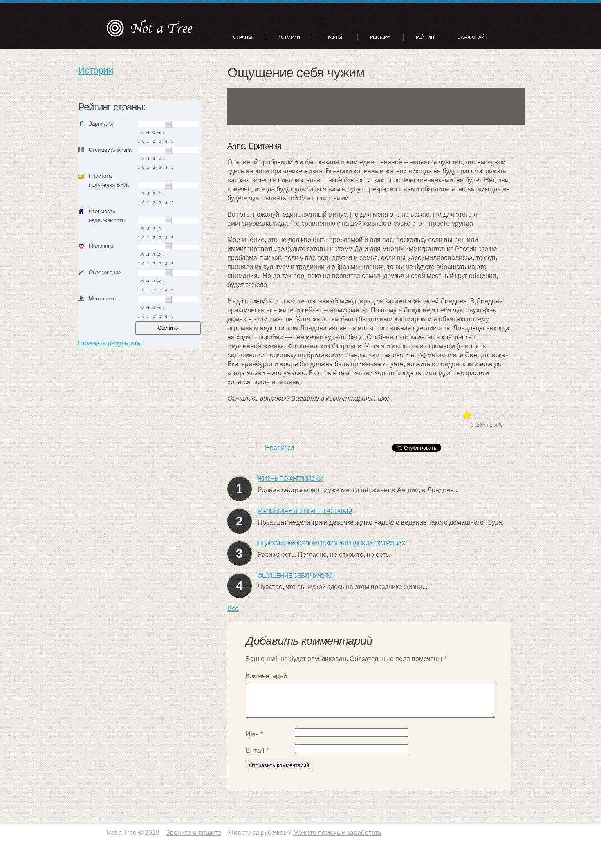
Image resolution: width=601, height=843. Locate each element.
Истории (289, 37)
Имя (254, 734)
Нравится (279, 447)
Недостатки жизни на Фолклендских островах (331, 543)
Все (233, 608)
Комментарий (266, 676)
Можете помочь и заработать (337, 832)
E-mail (257, 750)
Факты (334, 37)
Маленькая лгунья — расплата (305, 510)
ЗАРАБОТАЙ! (472, 37)
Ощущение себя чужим (295, 575)
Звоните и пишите (193, 832)
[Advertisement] (378, 106)
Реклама (380, 37)
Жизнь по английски (290, 478)
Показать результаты (110, 343)
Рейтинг (426, 37)
